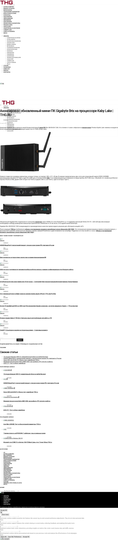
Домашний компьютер (11, 11)
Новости (6, 68)
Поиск (1, 337)
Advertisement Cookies (8, 531)
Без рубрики (7, 455)
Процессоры (7, 24)
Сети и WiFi (7, 26)
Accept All (4, 510)
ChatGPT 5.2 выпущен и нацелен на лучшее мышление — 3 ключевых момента (24, 330)
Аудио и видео (8, 6)
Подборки (7, 67)
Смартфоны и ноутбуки (11, 28)
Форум (5, 70)
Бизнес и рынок (9, 8)
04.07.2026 (5, 249)
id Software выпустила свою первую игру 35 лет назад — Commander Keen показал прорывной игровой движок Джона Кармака (39, 282)
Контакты (6, 72)
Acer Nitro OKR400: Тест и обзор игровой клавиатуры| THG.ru (22, 424)
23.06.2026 (9, 413)
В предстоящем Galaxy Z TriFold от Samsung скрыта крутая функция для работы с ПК (26, 318)
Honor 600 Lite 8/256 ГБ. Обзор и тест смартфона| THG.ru (21, 360)
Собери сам (7, 29)
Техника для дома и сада (14, 57)
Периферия (7, 19)
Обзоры (6, 36)
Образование (8, 18)
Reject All (3, 537)
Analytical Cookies (7, 526)
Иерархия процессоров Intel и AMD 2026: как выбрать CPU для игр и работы (28, 362)
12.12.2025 (5, 297)
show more (5, 514)
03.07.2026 (9, 404)
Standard (14, 516)
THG (4, 247)
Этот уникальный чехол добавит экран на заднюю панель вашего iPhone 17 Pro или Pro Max (28, 294)
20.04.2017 (5, 119)
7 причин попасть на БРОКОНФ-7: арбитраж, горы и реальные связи (24, 433)
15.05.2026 (9, 436)
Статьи (5, 65)
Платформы (7, 21)
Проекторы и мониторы (11, 23)
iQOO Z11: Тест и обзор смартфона (14, 363)
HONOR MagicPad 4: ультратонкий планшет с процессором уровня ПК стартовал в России (27, 245)
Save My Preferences (14, 537)
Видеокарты (7, 10)
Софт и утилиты (9, 31)
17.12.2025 (5, 261)
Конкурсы (6, 15)
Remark (14, 521)
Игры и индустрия (9, 13)
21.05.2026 (9, 428)
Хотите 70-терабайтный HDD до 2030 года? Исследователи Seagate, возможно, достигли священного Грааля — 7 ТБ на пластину (39, 306)
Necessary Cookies (7, 516)
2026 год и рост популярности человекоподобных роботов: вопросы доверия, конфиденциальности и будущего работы (36, 269)
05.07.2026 (9, 377)
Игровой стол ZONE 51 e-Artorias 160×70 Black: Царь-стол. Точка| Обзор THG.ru (27, 442)
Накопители (7, 16)
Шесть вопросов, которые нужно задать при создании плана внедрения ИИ (23, 257)
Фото (5, 33)
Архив (1, 491)
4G (4, 452)
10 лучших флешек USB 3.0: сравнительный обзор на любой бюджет (25, 357)
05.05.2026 (9, 446)
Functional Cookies (7, 521)
